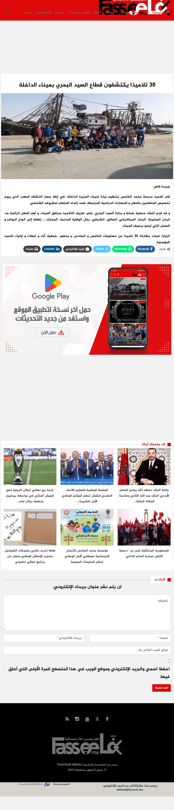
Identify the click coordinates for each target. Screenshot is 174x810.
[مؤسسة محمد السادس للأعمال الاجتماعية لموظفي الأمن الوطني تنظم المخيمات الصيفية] (87, 527)
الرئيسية (158, 12)
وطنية (125, 12)
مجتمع (59, 12)
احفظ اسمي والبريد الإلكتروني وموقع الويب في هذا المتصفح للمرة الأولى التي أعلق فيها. (89, 673)
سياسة (110, 12)
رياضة (27, 12)
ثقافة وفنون (43, 12)
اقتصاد (97, 12)
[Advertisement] (87, 51)
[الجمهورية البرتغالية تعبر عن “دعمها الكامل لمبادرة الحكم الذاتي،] (144, 527)
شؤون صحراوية (80, 12)
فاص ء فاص (141, 12)
